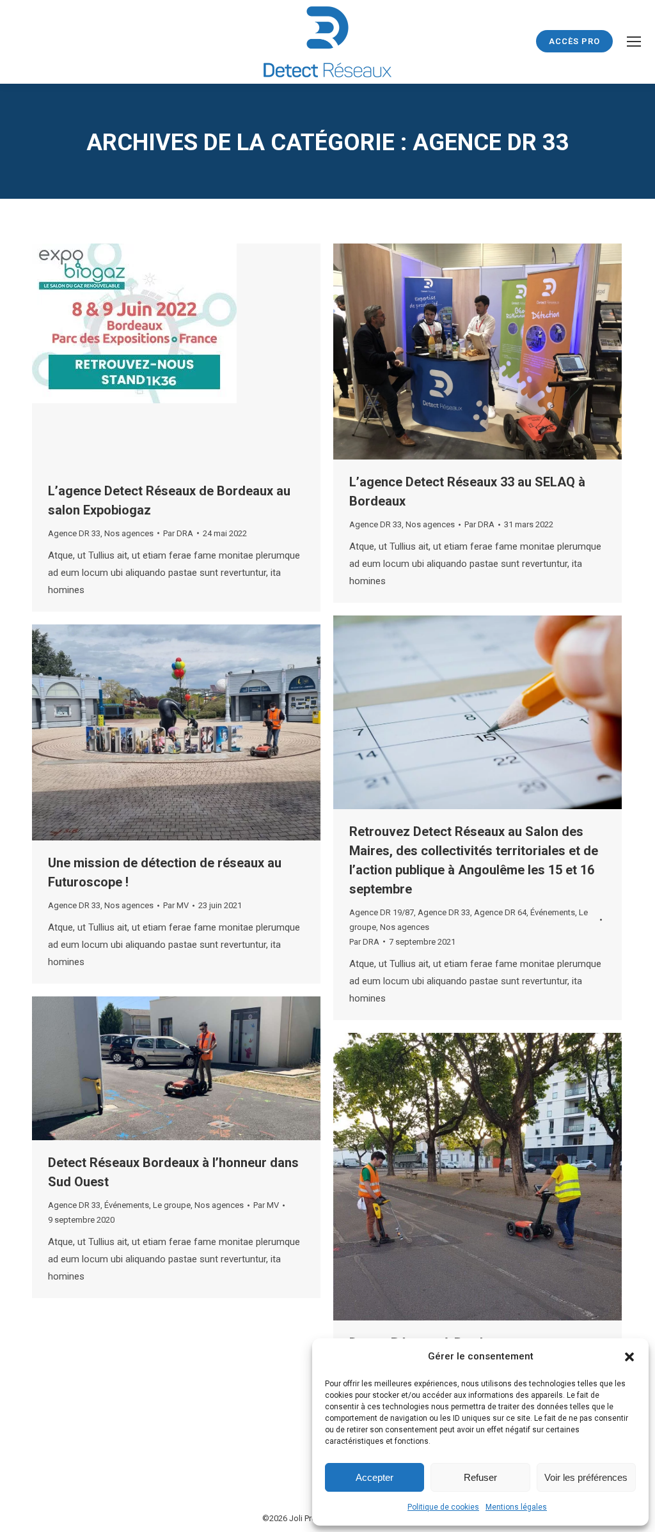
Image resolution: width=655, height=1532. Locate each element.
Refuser (480, 1477)
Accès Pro (574, 41)
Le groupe (172, 1205)
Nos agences (129, 533)
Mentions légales (516, 1507)
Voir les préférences (585, 1477)
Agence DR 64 (500, 912)
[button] (629, 1356)
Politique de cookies (443, 1507)
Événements (552, 912)
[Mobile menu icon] (634, 41)
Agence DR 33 (74, 533)
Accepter (374, 1477)
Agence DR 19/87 (381, 912)
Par (178, 533)
